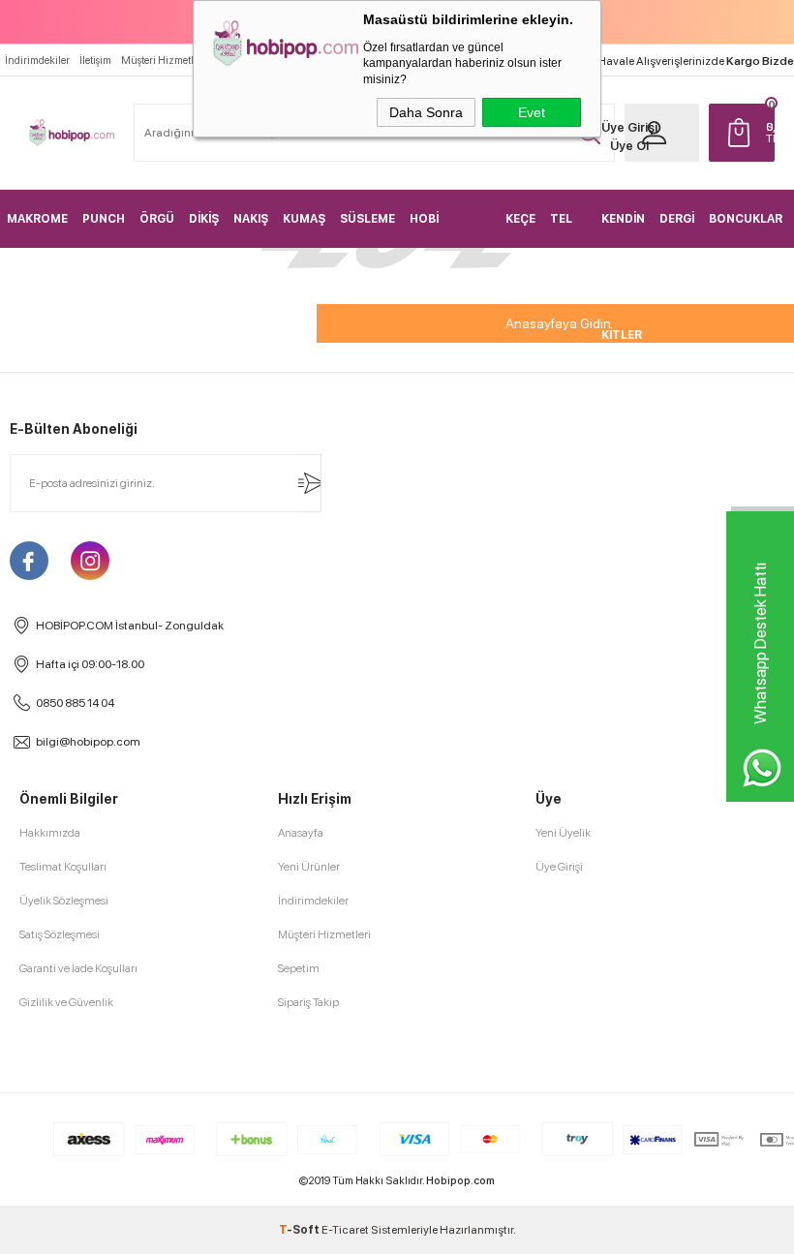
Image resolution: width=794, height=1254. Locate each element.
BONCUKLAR (745, 219)
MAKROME (37, 219)
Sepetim (299, 968)
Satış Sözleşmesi (59, 934)
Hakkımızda (49, 833)
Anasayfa (300, 833)
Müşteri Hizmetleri (163, 60)
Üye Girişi (629, 127)
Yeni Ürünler (309, 866)
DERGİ (676, 219)
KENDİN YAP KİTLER (623, 230)
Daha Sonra (426, 112)
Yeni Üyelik (563, 833)
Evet (531, 112)
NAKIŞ (250, 219)
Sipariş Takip (308, 1002)
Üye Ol (629, 145)
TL (771, 132)
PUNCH (103, 219)
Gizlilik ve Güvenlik (66, 1002)
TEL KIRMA (568, 230)
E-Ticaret (345, 1230)
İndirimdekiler (37, 60)
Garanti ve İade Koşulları (78, 968)
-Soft (300, 1230)
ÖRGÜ (156, 219)
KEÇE (520, 219)
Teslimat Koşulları (63, 866)
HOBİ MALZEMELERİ (450, 230)
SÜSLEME (367, 219)
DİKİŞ (204, 219)
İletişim (95, 60)
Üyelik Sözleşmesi (63, 900)
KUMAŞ (304, 219)
